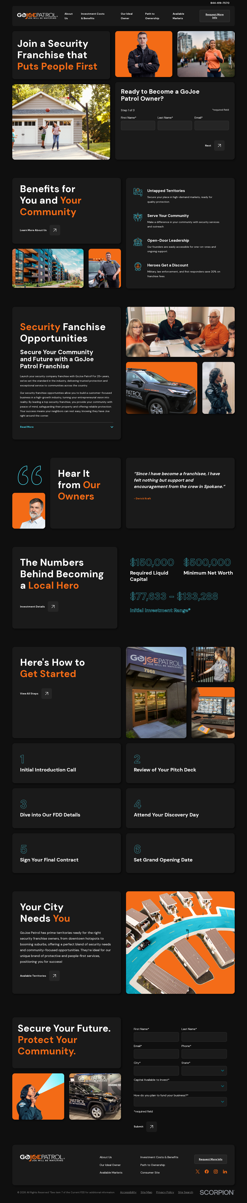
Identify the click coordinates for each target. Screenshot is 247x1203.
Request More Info (215, 16)
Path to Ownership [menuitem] (152, 16)
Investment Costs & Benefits (159, 1157)
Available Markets (111, 1172)
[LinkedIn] (225, 1172)
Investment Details (32, 606)
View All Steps (29, 693)
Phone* (186, 1046)
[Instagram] (216, 1172)
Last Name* (165, 117)
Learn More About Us (33, 230)
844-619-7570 (219, 3)
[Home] (37, 16)
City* (137, 1063)
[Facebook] (207, 1172)
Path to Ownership (152, 1165)
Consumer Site (150, 1172)
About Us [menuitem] (69, 16)
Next (208, 145)
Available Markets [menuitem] (178, 16)
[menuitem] (128, 1192)
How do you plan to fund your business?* (161, 1095)
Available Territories (33, 975)
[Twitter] (198, 1172)
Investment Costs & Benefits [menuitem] (93, 16)
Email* (199, 117)
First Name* (128, 117)
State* (186, 1063)
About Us (106, 1157)
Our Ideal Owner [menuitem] (127, 16)
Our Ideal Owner (110, 1165)
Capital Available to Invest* (151, 1080)
